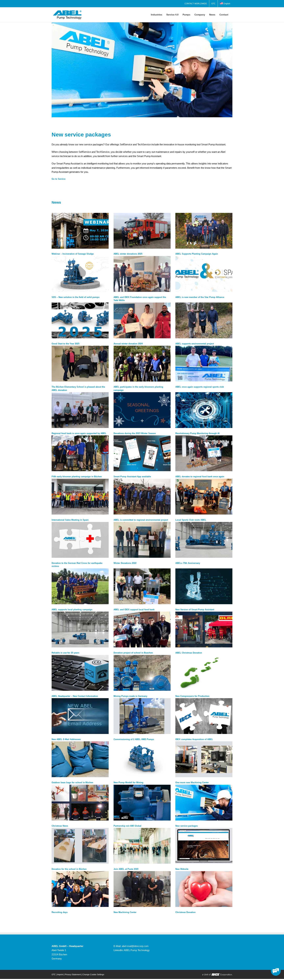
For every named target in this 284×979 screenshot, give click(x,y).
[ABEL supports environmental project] (203, 320)
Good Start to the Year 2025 (65, 343)
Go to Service (58, 179)
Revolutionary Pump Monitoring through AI (197, 433)
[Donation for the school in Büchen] (80, 846)
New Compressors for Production (192, 696)
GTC (54, 974)
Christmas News (60, 826)
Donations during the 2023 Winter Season (135, 433)
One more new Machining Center (192, 782)
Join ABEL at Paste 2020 (126, 869)
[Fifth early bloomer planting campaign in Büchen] (80, 453)
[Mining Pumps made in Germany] (142, 673)
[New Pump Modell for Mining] (142, 759)
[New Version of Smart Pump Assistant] (203, 586)
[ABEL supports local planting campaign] (80, 586)
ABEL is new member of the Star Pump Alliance (199, 297)
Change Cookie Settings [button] (93, 974)
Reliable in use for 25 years (65, 653)
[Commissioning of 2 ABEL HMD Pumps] (142, 716)
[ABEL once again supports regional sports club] (203, 364)
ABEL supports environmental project (194, 343)
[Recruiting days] (80, 889)
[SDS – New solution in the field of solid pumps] (80, 274)
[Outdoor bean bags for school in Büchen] (80, 759)
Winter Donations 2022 (125, 563)
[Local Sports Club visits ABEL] (203, 497)
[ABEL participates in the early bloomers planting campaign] (142, 364)
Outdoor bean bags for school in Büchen (72, 782)
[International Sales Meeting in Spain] (80, 497)
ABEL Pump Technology (137, 950)
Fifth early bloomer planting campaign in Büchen (77, 476)
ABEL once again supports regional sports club (199, 387)
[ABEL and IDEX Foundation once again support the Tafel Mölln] (142, 274)
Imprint (60, 974)
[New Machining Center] (142, 889)
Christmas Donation (185, 912)
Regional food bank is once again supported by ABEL (79, 433)
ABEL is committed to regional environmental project (141, 520)
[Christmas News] (80, 803)
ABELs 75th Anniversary (187, 563)
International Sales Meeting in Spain (70, 520)
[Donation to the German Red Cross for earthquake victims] (80, 540)
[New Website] (203, 846)
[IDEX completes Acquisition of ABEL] (203, 716)
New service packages (186, 826)
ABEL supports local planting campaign (72, 609)
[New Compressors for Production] (203, 673)
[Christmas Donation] (203, 889)
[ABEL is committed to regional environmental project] (142, 497)
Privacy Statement (73, 974)
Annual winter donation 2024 (128, 343)
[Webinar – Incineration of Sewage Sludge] (80, 231)
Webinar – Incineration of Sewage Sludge (73, 254)
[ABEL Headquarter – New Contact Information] (80, 673)
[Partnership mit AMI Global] (142, 803)
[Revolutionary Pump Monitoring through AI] (203, 410)
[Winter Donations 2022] (142, 540)
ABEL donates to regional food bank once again (199, 476)
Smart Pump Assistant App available (132, 476)
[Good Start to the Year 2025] (80, 320)
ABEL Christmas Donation (188, 653)
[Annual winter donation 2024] (142, 320)
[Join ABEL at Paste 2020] (142, 846)
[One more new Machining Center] (203, 759)
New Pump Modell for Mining (128, 782)
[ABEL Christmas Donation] (203, 629)
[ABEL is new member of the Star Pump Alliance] (203, 274)
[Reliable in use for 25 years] (80, 629)
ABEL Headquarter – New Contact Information (75, 696)
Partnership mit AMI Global (127, 826)
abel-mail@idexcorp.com (135, 946)
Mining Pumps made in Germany (130, 696)
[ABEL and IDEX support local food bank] (142, 586)
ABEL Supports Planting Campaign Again (196, 254)
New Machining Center (125, 912)
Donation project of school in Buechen (133, 653)
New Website (181, 869)
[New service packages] (203, 803)
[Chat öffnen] (276, 971)
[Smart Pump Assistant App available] (142, 453)
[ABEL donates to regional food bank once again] (203, 453)
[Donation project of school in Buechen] (142, 629)
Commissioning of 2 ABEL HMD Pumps (134, 739)
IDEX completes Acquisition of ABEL (194, 739)
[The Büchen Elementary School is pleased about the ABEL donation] (80, 364)
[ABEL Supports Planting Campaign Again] (203, 231)
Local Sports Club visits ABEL (190, 520)
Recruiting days (60, 912)
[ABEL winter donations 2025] (142, 231)
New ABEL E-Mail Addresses (66, 739)
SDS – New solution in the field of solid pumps (75, 297)
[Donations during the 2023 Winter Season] (142, 410)
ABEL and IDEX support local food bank (134, 609)
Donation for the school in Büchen (69, 869)
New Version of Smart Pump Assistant (194, 609)
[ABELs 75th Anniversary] (203, 540)
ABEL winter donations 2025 (128, 254)
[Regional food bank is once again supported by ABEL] (80, 410)
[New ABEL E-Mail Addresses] (80, 716)
